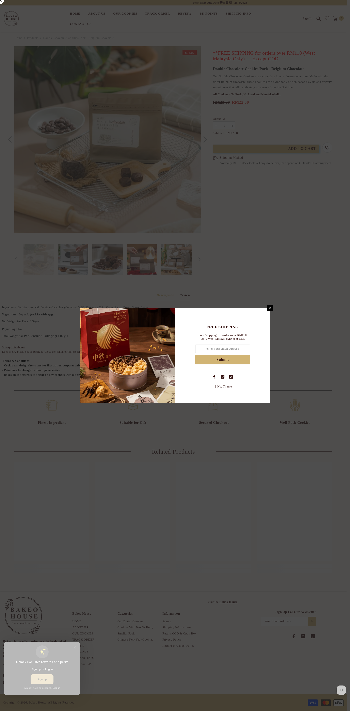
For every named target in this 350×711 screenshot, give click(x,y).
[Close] (270, 308)
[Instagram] (222, 377)
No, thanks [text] (225, 386)
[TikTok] (231, 377)
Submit (223, 359)
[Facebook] (214, 377)
